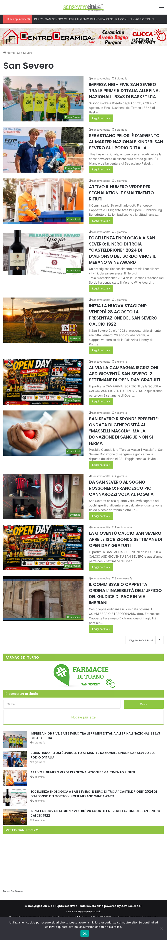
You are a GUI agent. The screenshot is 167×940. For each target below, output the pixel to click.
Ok (85, 933)
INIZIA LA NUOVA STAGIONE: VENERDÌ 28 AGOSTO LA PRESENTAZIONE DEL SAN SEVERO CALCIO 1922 (123, 315)
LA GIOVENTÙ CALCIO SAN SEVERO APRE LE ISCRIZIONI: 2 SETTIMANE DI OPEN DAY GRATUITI (125, 539)
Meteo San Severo (13, 891)
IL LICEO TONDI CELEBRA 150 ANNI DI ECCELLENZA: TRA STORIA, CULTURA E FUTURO (93, 19)
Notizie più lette (83, 717)
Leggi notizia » (101, 118)
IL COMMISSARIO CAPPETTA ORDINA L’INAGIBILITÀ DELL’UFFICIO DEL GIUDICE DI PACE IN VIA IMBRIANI (125, 593)
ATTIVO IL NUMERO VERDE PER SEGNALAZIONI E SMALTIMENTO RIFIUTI (121, 193)
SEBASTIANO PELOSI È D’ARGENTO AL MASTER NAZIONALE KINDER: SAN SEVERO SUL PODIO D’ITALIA (126, 142)
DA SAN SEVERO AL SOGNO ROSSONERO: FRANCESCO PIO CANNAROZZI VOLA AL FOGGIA (121, 488)
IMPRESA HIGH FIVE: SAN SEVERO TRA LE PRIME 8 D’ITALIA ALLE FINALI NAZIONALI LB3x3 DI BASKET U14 (125, 90)
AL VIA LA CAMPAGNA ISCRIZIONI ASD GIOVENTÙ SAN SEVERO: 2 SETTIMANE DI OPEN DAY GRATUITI (124, 374)
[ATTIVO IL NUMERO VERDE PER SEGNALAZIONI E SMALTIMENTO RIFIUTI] (15, 778)
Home (10, 52)
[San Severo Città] (83, 7)
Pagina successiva (141, 640)
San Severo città (92, 906)
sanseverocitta (101, 78)
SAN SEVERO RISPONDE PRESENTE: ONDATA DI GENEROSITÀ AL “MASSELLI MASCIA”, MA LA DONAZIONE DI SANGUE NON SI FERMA (124, 431)
